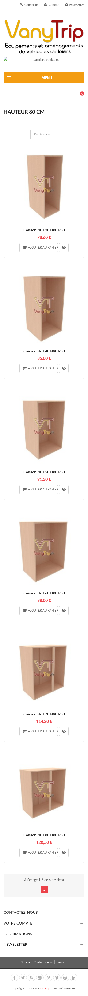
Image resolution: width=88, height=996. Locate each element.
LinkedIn (73, 977)
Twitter (23, 977)
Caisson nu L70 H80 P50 (44, 714)
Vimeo (57, 977)
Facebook (14, 977)
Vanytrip (45, 988)
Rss (31, 977)
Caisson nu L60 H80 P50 (44, 593)
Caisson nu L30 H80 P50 (44, 230)
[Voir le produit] (64, 247)
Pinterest (48, 977)
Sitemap (26, 962)
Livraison (61, 962)
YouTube (40, 977)
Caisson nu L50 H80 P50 (44, 472)
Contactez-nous (43, 962)
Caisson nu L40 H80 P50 (44, 351)
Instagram (65, 977)
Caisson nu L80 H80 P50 (44, 835)
